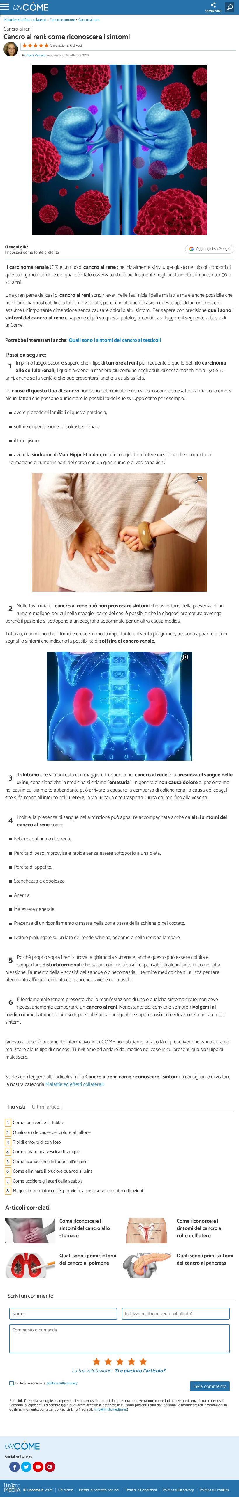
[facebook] (14, 1467)
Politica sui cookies (214, 1490)
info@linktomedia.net (110, 1410)
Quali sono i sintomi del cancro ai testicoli (115, 340)
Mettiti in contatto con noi (99, 1490)
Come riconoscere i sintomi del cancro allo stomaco (84, 1229)
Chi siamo (65, 1490)
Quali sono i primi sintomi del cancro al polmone (87, 1260)
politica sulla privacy (62, 1383)
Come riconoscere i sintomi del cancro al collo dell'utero (200, 1229)
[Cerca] (230, 7)
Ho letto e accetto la (46, 1383)
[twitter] (26, 1467)
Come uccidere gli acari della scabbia (48, 1181)
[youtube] (38, 1467)
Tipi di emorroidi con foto (37, 1142)
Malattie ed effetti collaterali (25, 20)
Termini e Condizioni (141, 1490)
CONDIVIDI (213, 11)
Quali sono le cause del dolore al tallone (52, 1133)
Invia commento (209, 1386)
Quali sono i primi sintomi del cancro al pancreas (205, 1260)
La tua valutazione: (92, 1371)
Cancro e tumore (62, 20)
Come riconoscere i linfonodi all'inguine (50, 1162)
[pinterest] (50, 1467)
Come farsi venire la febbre (38, 1123)
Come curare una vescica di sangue (46, 1152)
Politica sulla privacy (178, 1490)
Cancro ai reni (88, 20)
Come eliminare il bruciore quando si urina (53, 1171)
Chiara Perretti (34, 55)
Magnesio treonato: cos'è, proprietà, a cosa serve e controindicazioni (78, 1191)
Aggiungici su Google (212, 249)
